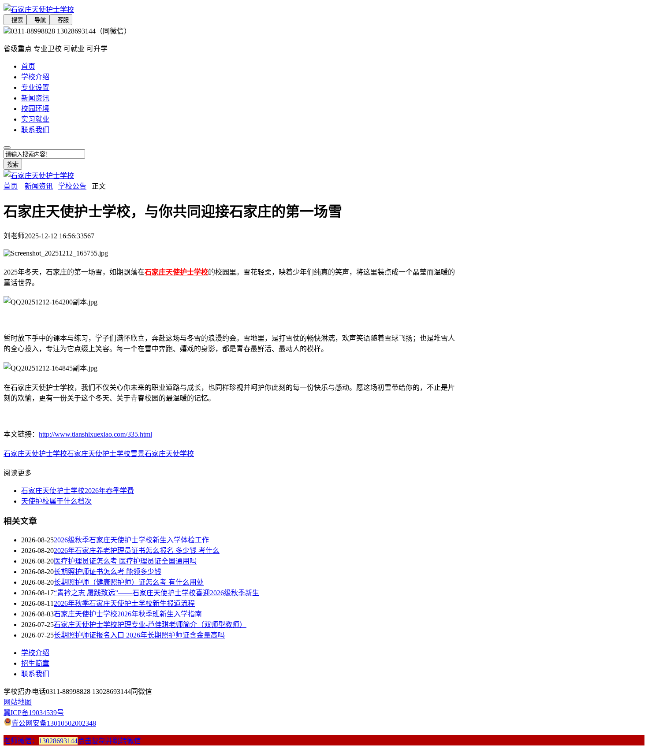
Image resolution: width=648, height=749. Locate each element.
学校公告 (72, 186)
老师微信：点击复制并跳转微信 (72, 741)
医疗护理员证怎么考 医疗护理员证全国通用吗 (125, 561)
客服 (61, 20)
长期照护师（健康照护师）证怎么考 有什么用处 (129, 582)
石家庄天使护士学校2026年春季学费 (77, 490)
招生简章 (35, 663)
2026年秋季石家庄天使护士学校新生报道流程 (124, 603)
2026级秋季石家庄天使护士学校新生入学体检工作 (131, 540)
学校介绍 (35, 77)
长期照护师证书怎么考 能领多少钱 (107, 571)
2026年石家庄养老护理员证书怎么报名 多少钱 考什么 (137, 550)
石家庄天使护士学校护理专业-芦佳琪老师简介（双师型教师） (150, 624)
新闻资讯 (35, 98)
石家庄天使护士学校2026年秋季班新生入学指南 (128, 614)
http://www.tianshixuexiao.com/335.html (95, 434)
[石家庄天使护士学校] (229, 9)
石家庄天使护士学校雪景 (106, 453)
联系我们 (35, 129)
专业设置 (35, 87)
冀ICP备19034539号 (34, 712)
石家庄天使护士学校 (35, 453)
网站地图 (18, 702)
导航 (38, 20)
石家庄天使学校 (169, 453)
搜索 (15, 20)
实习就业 (35, 119)
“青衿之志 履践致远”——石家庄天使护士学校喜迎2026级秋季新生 (156, 593)
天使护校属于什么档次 (56, 501)
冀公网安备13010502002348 (53, 723)
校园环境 (35, 108)
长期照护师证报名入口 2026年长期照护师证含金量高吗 (139, 635)
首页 (28, 66)
